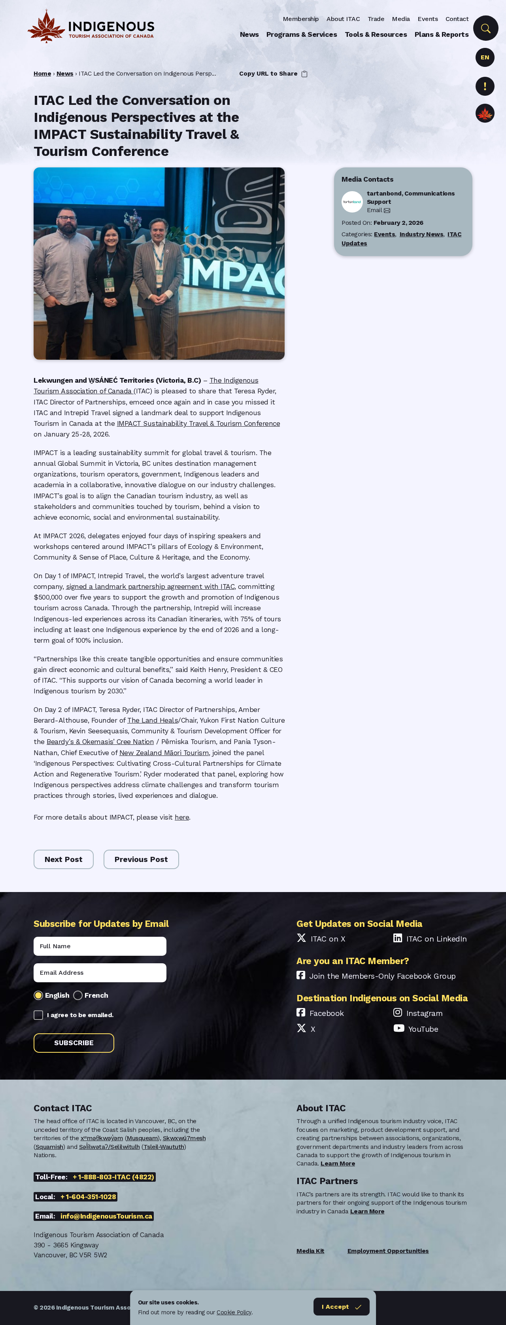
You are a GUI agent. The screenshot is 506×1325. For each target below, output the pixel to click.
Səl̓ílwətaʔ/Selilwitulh (109, 1146)
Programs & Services (301, 34)
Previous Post (141, 859)
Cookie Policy (234, 1312)
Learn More (338, 1163)
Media (401, 19)
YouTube (423, 1029)
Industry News (422, 233)
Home (42, 73)
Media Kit (310, 1251)
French (96, 995)
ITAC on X (328, 938)
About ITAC (343, 19)
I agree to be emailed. (80, 1015)
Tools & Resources (376, 34)
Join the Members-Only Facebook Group (383, 976)
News (249, 34)
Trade (376, 19)
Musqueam (142, 1138)
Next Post (64, 859)
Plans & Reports (442, 34)
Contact (457, 19)
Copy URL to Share (269, 73)
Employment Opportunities (388, 1251)
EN (485, 57)
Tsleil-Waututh (163, 1146)
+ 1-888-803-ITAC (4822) (113, 1177)
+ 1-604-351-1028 (88, 1197)
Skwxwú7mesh (184, 1138)
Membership (301, 19)
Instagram (424, 1013)
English (57, 995)
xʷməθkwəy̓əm (102, 1138)
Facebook (327, 1013)
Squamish (49, 1146)
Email (374, 210)
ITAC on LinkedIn (436, 938)
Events (427, 19)
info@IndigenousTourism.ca (106, 1216)
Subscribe (74, 1043)
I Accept (335, 1306)
